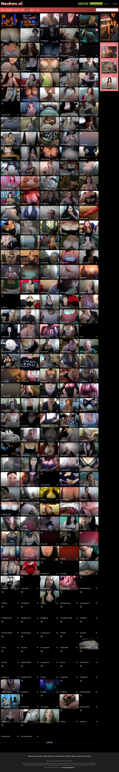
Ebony (32, 10)
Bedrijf (68, 756)
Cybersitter (92, 765)
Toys (37, 10)
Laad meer (49, 742)
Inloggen (115, 3)
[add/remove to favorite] (41, 15)
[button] (107, 4)
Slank (22, 10)
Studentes (9, 10)
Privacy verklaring (48, 756)
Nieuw (17, 10)
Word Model (87, 756)
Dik (27, 10)
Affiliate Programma (77, 756)
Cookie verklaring (60, 756)
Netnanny (85, 765)
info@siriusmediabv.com (68, 767)
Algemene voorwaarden (35, 756)
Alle (2, 10)
